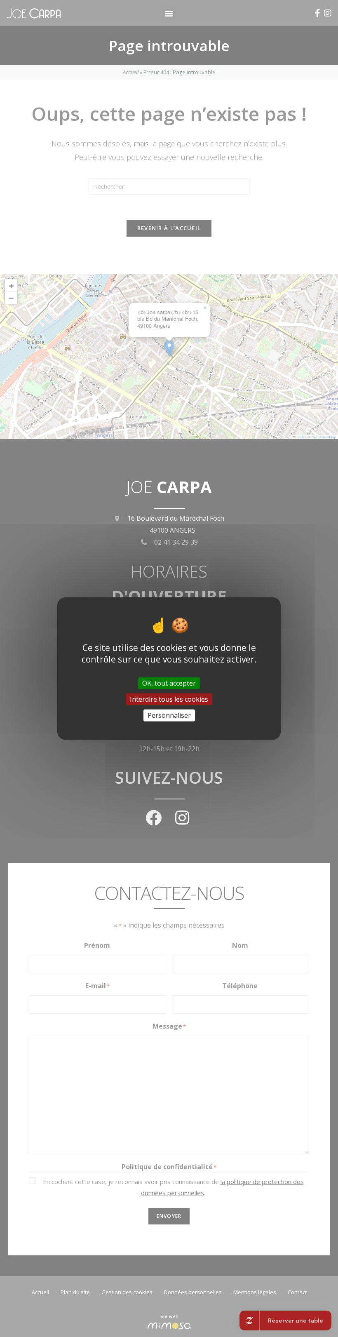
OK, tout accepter (169, 682)
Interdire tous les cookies (169, 698)
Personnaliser (169, 715)
